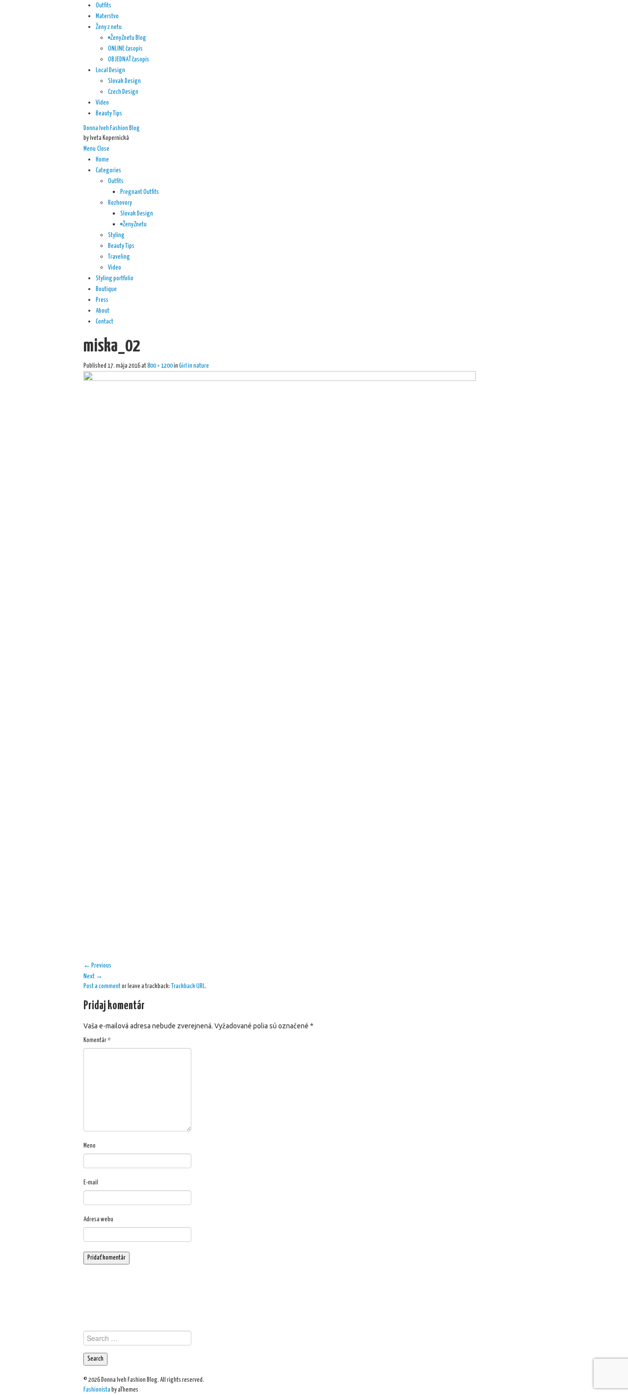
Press (102, 300)
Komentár (97, 1040)
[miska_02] (279, 665)
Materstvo (107, 16)
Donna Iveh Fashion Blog (111, 128)
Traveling (119, 257)
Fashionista (96, 1390)
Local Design (110, 70)
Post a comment (102, 986)
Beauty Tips (109, 113)
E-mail (90, 1183)
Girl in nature (194, 366)
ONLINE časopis (125, 49)
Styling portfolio (114, 278)
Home (102, 160)
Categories (108, 170)
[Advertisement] (314, 1296)
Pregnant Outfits (139, 192)
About (102, 311)
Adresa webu (98, 1219)
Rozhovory (120, 203)
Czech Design (123, 92)
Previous (97, 966)
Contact (104, 322)
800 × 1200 (160, 366)
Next (93, 976)
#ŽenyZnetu (133, 224)
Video (102, 103)
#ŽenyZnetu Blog (127, 38)
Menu (89, 149)
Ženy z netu (109, 27)
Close (103, 149)
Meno (89, 1146)
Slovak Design (124, 81)
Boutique (106, 289)
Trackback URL (188, 986)
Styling (116, 235)
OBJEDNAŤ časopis (128, 59)
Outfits (103, 5)
